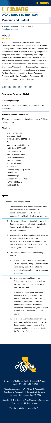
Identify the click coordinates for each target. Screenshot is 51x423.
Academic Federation (10, 26)
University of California (35, 392)
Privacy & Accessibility (36, 389)
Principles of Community (14, 392)
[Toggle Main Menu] (3, 3)
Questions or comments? (14, 389)
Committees (26, 26)
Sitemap (13, 395)
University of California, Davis (16, 381)
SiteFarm (37, 408)
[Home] (19, 11)
